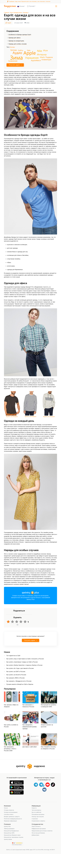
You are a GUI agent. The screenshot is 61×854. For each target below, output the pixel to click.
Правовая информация (10, 821)
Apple (29, 52)
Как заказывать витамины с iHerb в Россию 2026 (10, 748)
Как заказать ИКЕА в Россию (15, 678)
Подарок (49, 57)
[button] (56, 6)
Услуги (6, 808)
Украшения (32, 57)
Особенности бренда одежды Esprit (19, 34)
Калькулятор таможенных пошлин (13, 837)
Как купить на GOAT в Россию (15, 671)
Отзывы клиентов (9, 810)
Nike (39, 50)
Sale (28, 50)
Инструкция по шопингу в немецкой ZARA (48, 705)
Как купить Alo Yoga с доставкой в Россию (20, 668)
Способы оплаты (8, 814)
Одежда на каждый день (16, 41)
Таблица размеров (9, 828)
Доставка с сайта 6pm (29, 747)
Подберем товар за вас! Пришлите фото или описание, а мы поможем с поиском (29, 1)
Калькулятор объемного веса (12, 835)
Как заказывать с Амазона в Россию (28, 705)
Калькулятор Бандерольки (11, 830)
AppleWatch (36, 60)
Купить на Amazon (12, 416)
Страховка (35, 818)
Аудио (17, 52)
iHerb (42, 57)
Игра (45, 50)
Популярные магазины (38, 814)
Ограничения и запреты (38, 821)
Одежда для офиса (14, 37)
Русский (31, 6)
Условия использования (10, 812)
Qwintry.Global (8, 839)
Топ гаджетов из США (13, 655)
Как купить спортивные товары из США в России (22, 662)
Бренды (25, 12)
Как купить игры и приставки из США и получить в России (25, 659)
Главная (6, 12)
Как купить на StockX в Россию (16, 674)
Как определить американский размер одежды (29, 726)
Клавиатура (46, 59)
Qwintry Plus (7, 826)
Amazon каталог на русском (47, 725)
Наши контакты (36, 826)
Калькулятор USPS (9, 833)
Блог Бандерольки (16, 12)
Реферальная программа (39, 828)
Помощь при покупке (38, 816)
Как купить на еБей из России (11, 725)
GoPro (20, 50)
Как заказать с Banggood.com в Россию (18, 681)
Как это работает (36, 812)
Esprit (9, 23)
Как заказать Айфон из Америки (11, 705)
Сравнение (12, 60)
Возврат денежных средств (11, 816)
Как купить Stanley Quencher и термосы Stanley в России (24, 665)
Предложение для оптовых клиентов (42, 830)
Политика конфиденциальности (13, 818)
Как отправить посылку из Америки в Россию (48, 747)
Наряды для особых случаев (17, 44)
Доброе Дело (35, 835)
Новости (34, 808)
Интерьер (42, 54)
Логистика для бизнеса (38, 833)
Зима (16, 57)
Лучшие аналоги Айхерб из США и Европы (19, 684)
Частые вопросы (36, 810)
